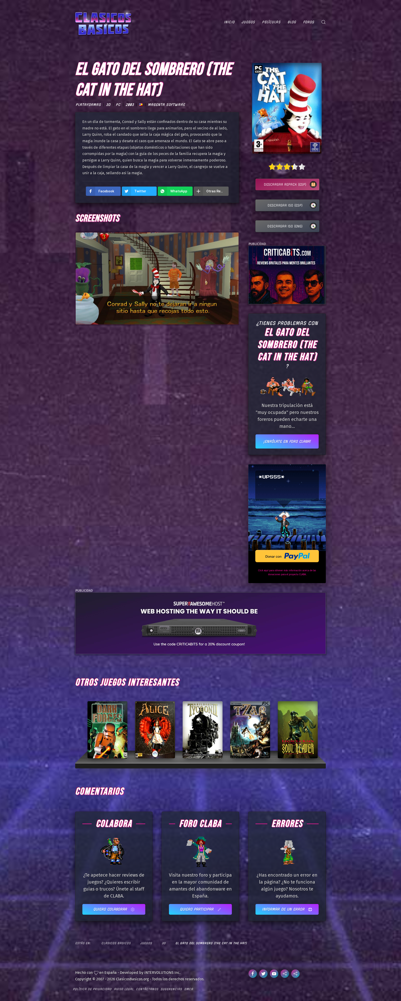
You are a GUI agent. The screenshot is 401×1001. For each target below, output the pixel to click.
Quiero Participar (197, 909)
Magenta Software (166, 105)
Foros (308, 22)
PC (118, 105)
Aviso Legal (124, 989)
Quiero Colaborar (110, 909)
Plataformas (88, 105)
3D (108, 105)
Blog (292, 22)
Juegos (248, 22)
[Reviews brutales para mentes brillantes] (286, 274)
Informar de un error (284, 909)
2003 (130, 105)
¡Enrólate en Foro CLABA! (287, 441)
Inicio (229, 22)
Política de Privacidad (92, 989)
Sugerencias (171, 989)
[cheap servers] (200, 623)
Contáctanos (147, 989)
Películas (271, 22)
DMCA (188, 989)
